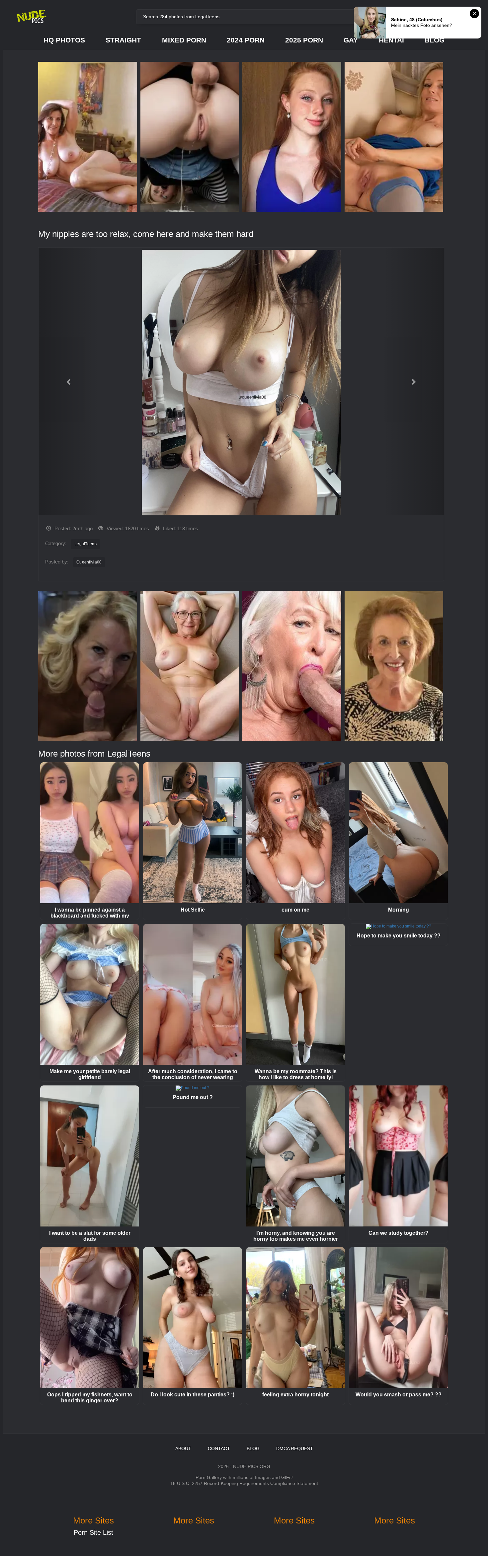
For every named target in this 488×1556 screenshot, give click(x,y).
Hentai (391, 40)
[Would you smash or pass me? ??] (398, 1317)
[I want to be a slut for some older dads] (89, 1155)
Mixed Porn (184, 40)
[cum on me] (295, 832)
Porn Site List (93, 1532)
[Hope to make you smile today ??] (398, 926)
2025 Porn (304, 40)
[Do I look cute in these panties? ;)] (192, 1317)
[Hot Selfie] (192, 832)
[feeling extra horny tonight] (295, 1317)
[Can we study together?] (398, 1155)
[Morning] (398, 832)
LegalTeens (85, 544)
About (183, 1448)
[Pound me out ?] (192, 1088)
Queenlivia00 (89, 562)
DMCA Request (294, 1448)
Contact (219, 1448)
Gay (351, 40)
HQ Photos (64, 40)
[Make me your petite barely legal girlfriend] (89, 994)
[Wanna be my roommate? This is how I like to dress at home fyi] (295, 994)
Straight (123, 40)
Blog (435, 40)
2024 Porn (246, 40)
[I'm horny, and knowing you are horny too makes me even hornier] (295, 1155)
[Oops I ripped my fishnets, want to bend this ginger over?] (89, 1317)
